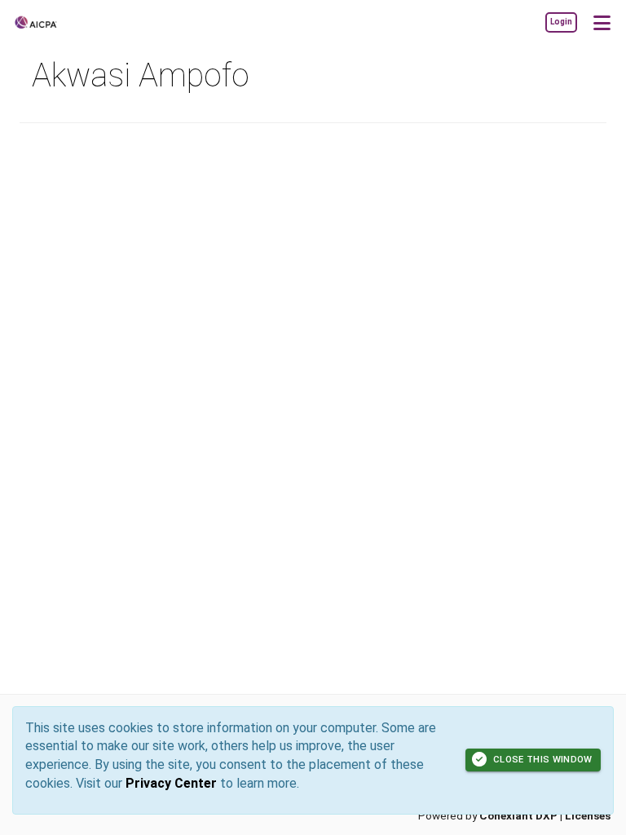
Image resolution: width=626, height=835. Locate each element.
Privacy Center (171, 783)
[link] (560, 22)
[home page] (61, 22)
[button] (601, 22)
